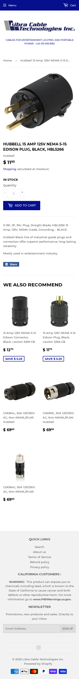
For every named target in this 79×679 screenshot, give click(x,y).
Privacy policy (39, 567)
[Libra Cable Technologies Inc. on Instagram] (38, 648)
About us (39, 552)
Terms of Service (39, 557)
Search (39, 547)
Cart (72, 5)
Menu (12, 5)
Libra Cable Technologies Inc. (43, 659)
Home (7, 60)
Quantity (9, 185)
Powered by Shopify (38, 663)
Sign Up (67, 628)
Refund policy (39, 562)
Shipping (9, 169)
